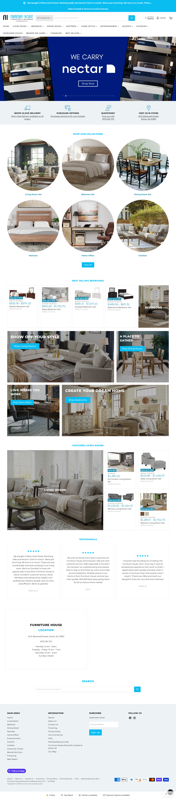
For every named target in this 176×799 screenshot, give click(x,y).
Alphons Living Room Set (152, 523)
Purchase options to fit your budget (68, 116)
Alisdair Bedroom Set (19, 306)
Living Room (20, 26)
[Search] (131, 18)
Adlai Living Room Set (150, 479)
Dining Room (54, 26)
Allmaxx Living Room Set (119, 509)
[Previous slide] (6, 68)
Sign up (95, 732)
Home (6, 26)
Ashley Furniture (15, 309)
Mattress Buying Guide (58, 742)
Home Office (88, 26)
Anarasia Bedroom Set (85, 307)
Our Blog (52, 751)
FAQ (50, 738)
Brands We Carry (36, 33)
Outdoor (141, 26)
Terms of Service (55, 735)
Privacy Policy (54, 731)
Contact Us (53, 724)
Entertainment (109, 26)
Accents (127, 26)
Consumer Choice (13, 33)
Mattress (71, 26)
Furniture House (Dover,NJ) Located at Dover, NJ (26, 781)
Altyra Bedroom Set (51, 309)
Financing (56, 33)
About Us (52, 721)
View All (88, 265)
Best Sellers (72, 33)
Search (51, 717)
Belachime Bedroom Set (119, 307)
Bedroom (36, 26)
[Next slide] (169, 68)
